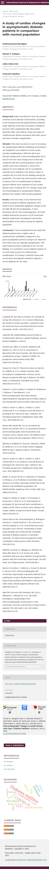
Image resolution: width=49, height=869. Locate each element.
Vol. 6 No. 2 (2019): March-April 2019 (18, 14)
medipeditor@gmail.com (15, 859)
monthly (36, 299)
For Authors (8, 765)
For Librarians (9, 769)
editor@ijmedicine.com (36, 859)
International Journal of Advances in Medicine (27, 2)
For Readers (8, 761)
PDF (8, 621)
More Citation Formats (16, 667)
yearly (44, 299)
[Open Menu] (2, 2)
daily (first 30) (27, 299)
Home (5, 11)
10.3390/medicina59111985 (14, 733)
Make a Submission (14, 745)
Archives (14, 11)
